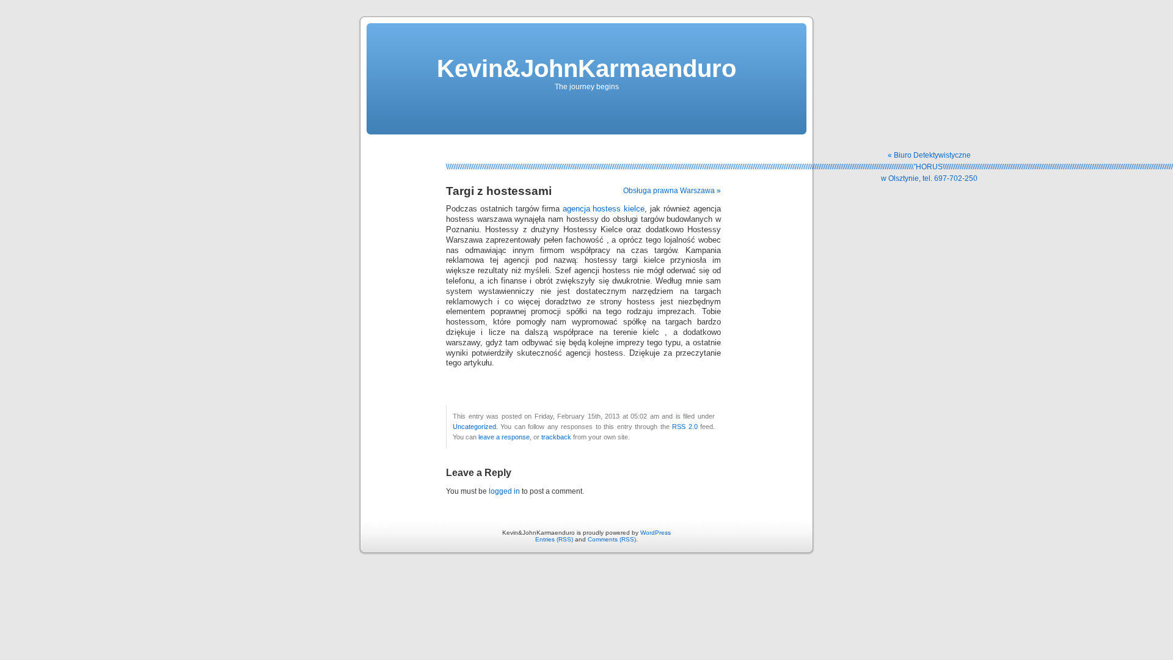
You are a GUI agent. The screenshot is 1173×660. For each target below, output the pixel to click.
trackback (556, 437)
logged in (504, 491)
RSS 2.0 (684, 426)
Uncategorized (474, 426)
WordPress (655, 532)
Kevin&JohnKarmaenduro (586, 68)
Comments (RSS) (612, 539)
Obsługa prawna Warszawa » (672, 190)
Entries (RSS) (554, 539)
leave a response (504, 437)
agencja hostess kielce (604, 209)
